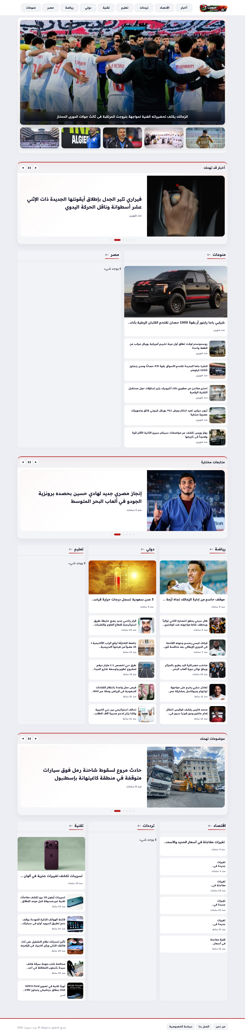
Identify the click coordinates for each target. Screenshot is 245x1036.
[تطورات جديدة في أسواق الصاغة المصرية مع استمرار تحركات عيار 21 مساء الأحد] (133, 811)
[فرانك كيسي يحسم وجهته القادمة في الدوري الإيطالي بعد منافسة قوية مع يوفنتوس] (193, 647)
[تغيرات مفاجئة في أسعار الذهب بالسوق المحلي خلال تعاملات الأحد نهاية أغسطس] (112, 811)
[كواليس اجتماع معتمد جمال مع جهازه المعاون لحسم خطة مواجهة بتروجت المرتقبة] (163, 137)
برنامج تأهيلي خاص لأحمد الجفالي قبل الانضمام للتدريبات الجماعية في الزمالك (123, 116)
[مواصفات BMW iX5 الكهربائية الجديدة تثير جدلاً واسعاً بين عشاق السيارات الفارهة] (123, 240)
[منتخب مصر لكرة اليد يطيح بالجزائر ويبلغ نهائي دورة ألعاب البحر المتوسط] (193, 670)
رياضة (220, 549)
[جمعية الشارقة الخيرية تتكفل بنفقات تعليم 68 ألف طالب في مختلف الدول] (112, 534)
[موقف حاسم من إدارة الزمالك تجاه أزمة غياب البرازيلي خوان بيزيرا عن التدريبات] (193, 586)
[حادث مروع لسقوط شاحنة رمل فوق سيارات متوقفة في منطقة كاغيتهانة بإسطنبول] (122, 777)
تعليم (78, 549)
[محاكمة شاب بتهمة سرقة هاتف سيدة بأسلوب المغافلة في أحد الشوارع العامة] (51, 968)
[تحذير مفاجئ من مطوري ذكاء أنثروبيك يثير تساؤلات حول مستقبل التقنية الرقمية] (175, 393)
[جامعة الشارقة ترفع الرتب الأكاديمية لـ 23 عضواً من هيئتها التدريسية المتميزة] (122, 647)
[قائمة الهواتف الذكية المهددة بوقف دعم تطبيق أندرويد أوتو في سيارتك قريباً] (51, 924)
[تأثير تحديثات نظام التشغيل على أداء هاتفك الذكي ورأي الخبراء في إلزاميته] (51, 946)
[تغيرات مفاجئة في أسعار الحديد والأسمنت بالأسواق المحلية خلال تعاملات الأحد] (193, 846)
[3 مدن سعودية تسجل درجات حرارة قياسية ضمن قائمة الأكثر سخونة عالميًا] (122, 586)
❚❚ (29, 167)
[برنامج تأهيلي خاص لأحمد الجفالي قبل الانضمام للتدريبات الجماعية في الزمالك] (122, 72)
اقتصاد (219, 825)
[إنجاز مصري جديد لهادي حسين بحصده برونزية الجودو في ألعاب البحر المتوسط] (122, 500)
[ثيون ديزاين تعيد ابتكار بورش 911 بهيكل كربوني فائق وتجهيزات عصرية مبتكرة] (175, 415)
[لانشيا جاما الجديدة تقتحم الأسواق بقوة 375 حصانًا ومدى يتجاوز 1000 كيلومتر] (175, 371)
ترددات (149, 825)
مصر (115, 254)
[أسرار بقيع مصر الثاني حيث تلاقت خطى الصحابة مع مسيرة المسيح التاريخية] (123, 534)
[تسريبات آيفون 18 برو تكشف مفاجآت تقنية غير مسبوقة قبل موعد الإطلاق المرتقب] (51, 902)
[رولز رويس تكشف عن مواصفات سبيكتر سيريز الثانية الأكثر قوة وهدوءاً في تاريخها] (175, 438)
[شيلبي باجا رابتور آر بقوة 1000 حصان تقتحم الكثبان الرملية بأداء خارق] (175, 301)
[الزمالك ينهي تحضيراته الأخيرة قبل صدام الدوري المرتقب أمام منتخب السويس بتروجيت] (133, 534)
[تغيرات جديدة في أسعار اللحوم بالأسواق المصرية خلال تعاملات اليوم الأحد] (193, 924)
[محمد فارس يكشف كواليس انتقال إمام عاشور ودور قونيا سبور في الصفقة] (193, 714)
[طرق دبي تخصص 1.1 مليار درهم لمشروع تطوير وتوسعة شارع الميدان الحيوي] (122, 670)
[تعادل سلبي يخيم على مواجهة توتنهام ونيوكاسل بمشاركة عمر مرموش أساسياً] (193, 692)
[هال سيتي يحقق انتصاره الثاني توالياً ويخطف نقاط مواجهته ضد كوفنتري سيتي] (193, 625)
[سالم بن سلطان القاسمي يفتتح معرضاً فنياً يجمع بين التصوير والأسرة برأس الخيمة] (205, 137)
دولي (150, 549)
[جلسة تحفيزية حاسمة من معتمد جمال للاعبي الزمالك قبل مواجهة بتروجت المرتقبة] (122, 137)
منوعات (219, 254)
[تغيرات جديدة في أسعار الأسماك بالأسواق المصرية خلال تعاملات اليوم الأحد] (193, 905)
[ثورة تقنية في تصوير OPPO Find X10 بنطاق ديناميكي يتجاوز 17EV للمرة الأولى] (51, 991)
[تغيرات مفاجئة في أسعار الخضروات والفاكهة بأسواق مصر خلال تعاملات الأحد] (193, 886)
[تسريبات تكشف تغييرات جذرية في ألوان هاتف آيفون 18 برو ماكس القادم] (51, 863)
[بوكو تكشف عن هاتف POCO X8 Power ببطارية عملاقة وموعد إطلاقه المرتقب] (123, 811)
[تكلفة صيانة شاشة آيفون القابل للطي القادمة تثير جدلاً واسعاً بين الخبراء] (126, 811)
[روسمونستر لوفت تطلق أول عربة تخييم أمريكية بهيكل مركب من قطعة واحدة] (175, 349)
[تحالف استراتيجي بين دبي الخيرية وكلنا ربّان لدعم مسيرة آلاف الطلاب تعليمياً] (122, 714)
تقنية (78, 825)
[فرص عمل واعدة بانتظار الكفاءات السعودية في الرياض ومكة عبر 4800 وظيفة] (122, 692)
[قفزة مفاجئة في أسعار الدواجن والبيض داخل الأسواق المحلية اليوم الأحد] (193, 944)
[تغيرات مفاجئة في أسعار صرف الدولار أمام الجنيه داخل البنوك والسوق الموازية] (130, 811)
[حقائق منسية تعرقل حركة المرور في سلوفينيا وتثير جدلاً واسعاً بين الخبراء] (126, 240)
